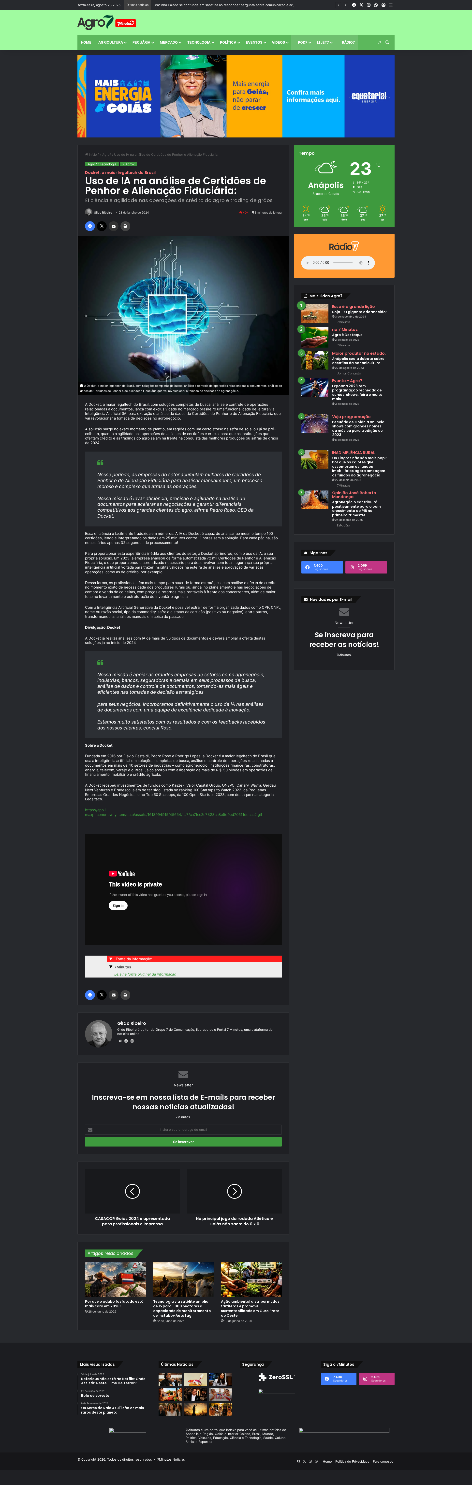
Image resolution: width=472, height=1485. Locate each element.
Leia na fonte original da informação (145, 974)
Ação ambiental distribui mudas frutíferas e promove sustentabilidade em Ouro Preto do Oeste (250, 1308)
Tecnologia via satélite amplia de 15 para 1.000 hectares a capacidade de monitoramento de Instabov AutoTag (182, 1308)
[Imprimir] (125, 226)
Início (92, 154)
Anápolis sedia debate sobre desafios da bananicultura (358, 361)
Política (228, 42)
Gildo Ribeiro (103, 212)
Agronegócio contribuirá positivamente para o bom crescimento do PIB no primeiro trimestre (356, 509)
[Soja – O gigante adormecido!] (314, 313)
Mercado (169, 42)
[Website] (120, 1041)
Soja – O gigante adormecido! (359, 311)
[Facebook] (90, 226)
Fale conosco (383, 1461)
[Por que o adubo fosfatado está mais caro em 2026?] (115, 1279)
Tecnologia (198, 42)
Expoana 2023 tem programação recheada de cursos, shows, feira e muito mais (357, 393)
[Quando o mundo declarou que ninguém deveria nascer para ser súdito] (195, 1409)
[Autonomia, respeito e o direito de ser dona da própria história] (170, 1409)
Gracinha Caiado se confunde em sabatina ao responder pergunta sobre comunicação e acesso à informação (237, 5)
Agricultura (110, 42)
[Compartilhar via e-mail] (113, 226)
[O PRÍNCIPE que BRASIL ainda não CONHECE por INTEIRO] (195, 1394)
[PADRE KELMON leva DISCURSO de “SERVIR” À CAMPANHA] (170, 1379)
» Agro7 (105, 154)
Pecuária (141, 42)
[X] (102, 226)
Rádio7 (348, 42)
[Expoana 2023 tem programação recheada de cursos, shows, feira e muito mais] (314, 387)
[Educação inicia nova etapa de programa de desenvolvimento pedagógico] (220, 1394)
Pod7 (302, 42)
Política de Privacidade (352, 1461)
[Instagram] (132, 1041)
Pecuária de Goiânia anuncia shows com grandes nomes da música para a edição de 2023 (358, 429)
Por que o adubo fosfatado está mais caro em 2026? (114, 1304)
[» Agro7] (106, 22)
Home (86, 42)
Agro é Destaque (347, 334)
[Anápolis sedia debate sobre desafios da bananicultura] (314, 360)
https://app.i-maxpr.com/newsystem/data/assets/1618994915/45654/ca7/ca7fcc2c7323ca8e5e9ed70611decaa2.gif (173, 812)
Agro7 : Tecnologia (102, 164)
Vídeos (278, 42)
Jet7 (324, 42)
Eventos (254, 42)
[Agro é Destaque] (314, 337)
